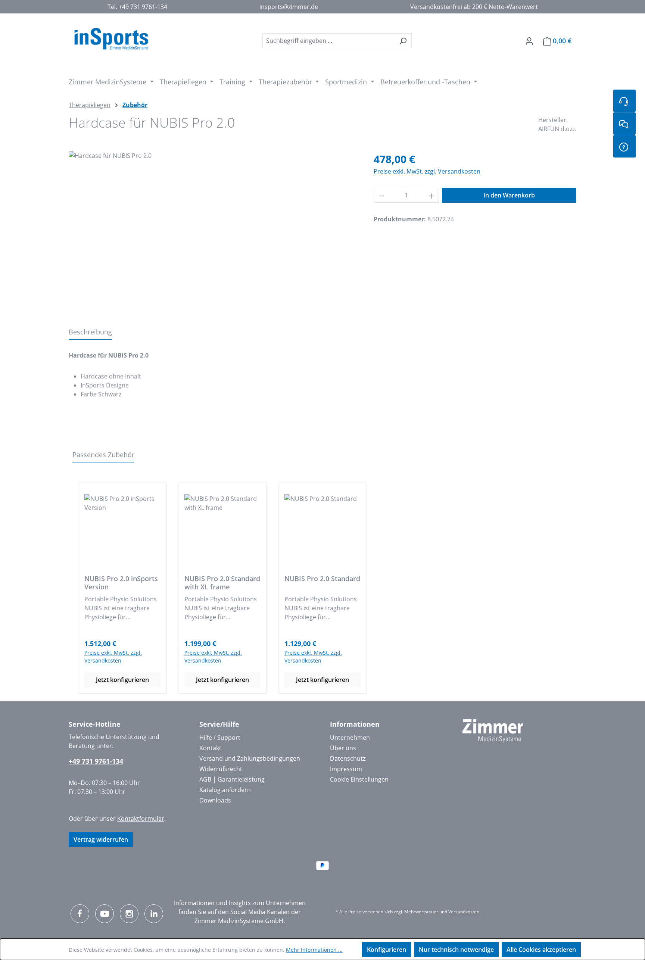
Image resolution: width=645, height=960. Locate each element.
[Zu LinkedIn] (153, 913)
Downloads (215, 800)
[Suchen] (403, 40)
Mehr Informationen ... (314, 949)
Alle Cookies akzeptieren (541, 949)
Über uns (343, 748)
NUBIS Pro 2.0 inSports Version (121, 582)
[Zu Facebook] (80, 913)
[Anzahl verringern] (381, 195)
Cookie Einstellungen (359, 779)
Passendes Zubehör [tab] (103, 454)
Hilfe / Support (219, 737)
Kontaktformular (140, 818)
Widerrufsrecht (220, 769)
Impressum (346, 769)
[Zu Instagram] (129, 913)
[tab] (90, 332)
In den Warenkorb (509, 195)
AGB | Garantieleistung (232, 779)
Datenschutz (347, 758)
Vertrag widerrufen (101, 839)
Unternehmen (350, 737)
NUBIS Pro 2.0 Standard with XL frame (222, 582)
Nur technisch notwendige (456, 949)
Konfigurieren (386, 949)
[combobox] (328, 40)
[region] (213, 231)
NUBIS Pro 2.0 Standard (322, 578)
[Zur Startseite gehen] (111, 39)
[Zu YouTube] (104, 913)
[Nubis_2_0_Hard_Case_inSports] (213, 231)
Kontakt (210, 748)
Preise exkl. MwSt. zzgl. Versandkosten (427, 171)
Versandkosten (463, 911)
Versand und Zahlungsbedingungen (249, 758)
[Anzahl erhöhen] (431, 195)
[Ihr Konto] (529, 40)
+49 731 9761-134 (96, 761)
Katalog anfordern (225, 790)
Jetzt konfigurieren (122, 680)
